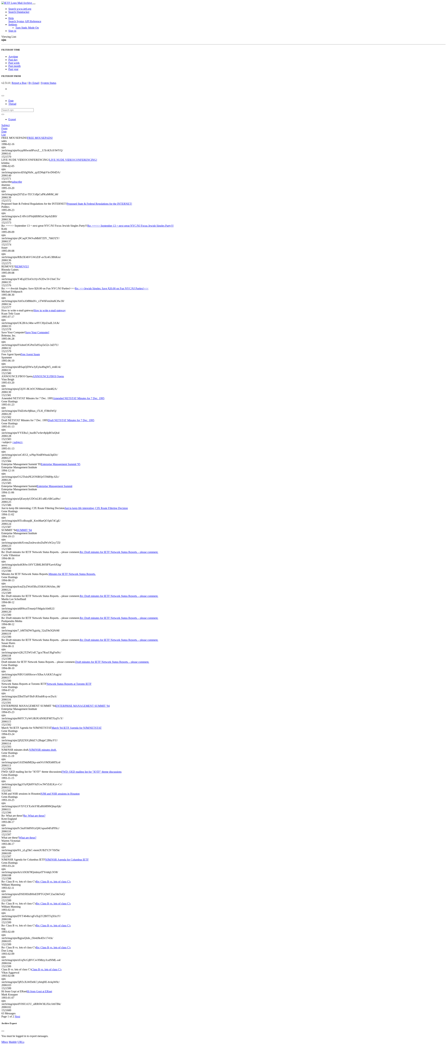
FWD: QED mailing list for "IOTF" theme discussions (91, 771)
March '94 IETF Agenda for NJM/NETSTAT (77, 727)
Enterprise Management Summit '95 (60, 464)
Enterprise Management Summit (54, 486)
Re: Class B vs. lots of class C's (53, 881)
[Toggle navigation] (34, 3)
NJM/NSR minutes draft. (43, 749)
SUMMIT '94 (24, 530)
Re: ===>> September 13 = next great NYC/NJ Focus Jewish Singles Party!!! (130, 225)
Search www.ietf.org (19, 8)
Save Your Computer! (37, 332)
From (4, 128)
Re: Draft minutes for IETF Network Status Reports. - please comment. (119, 552)
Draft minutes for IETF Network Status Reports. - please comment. (112, 661)
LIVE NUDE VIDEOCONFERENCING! (73, 159)
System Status (48, 82)
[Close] (2, 1031)
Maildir (13, 1041)
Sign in (12, 30)
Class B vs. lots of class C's (46, 969)
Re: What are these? (34, 815)
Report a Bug (19, 82)
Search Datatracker (18, 11)
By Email (33, 82)
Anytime (13, 56)
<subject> (17, 442)
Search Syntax (16, 21)
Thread (12, 103)
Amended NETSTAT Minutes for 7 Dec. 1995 (78, 398)
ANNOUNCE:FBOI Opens (48, 376)
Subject (5, 125)
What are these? (27, 837)
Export (12, 119)
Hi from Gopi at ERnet (39, 991)
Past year (13, 69)
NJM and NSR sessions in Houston (60, 793)
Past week (14, 62)
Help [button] (11, 18)
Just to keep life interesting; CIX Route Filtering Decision (96, 508)
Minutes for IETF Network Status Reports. (72, 574)
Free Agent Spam (30, 354)
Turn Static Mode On (27, 27)
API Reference (33, 21)
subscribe (17, 181)
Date (11, 100)
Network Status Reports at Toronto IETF (68, 683)
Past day (13, 59)
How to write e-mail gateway (50, 310)
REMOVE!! (22, 266)
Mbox (4, 1041)
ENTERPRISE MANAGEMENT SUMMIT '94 (83, 705)
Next (17, 1016)
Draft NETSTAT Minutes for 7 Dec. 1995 (71, 420)
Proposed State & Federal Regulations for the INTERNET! (99, 203)
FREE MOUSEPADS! (40, 137)
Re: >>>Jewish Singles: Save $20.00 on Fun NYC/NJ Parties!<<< (111, 288)
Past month (14, 66)
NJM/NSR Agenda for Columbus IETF (67, 859)
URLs (20, 1041)
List (3, 134)
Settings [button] (12, 24)
